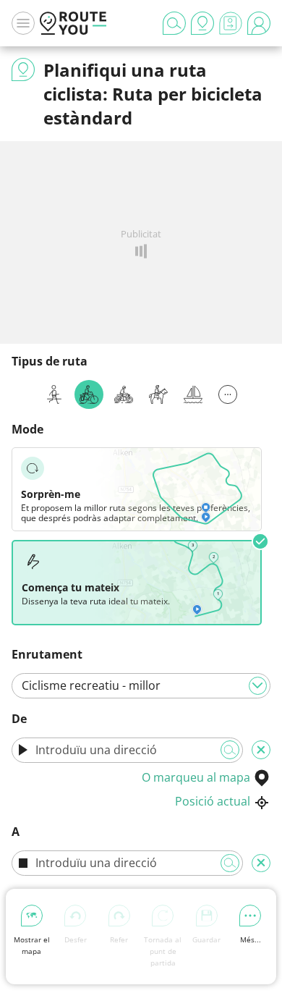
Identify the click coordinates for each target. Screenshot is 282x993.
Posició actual (212, 801)
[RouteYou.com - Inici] (73, 23)
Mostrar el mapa (32, 945)
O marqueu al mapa (196, 777)
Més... (250, 939)
